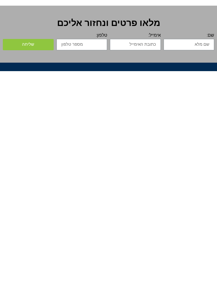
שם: (210, 35)
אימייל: (154, 35)
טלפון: (101, 35)
